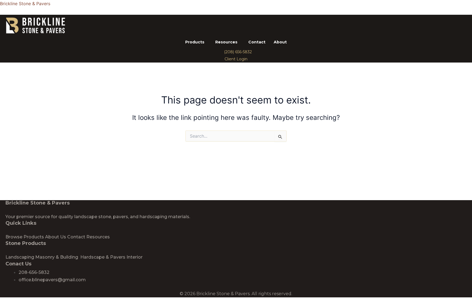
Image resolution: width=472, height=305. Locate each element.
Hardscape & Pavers (102, 257)
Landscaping (19, 257)
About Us (55, 236)
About (280, 42)
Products (194, 42)
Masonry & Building (57, 257)
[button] (196, 42)
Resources (226, 42)
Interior (134, 257)
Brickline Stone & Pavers (25, 3)
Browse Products (24, 236)
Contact (257, 42)
